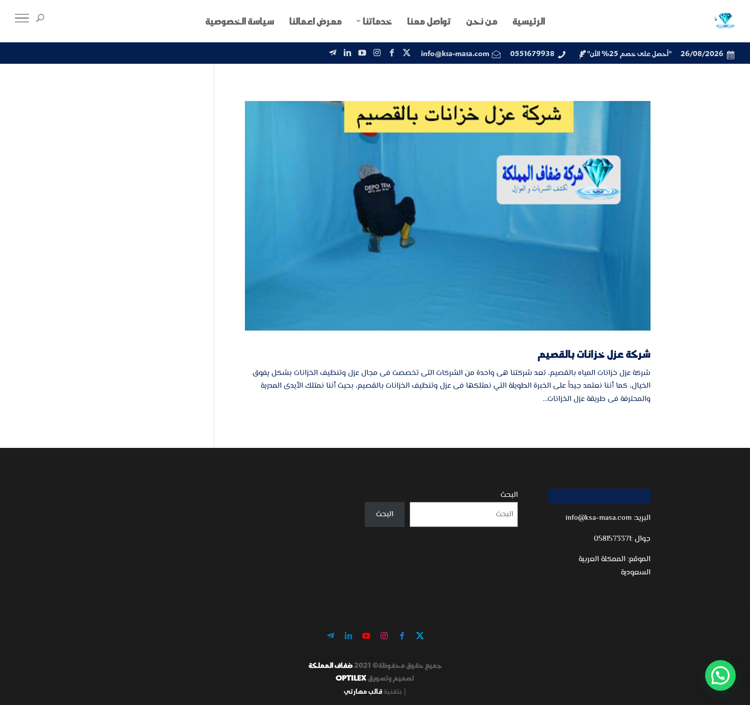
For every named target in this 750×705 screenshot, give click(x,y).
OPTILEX (351, 677)
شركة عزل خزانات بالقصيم (594, 353)
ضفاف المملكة (331, 665)
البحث (509, 495)
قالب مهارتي (363, 691)
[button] (720, 675)
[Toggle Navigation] (22, 21)
